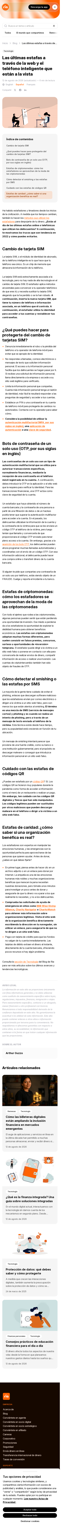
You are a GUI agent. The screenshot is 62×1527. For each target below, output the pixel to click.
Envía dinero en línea (13, 1451)
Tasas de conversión (14, 1459)
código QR (38, 781)
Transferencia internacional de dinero (22, 1455)
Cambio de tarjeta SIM (17, 145)
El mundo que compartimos (30, 33)
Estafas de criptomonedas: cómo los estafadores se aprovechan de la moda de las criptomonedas (27, 171)
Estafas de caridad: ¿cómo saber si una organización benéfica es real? (26, 195)
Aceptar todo (30, 1509)
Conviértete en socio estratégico (20, 1426)
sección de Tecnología (26, 961)
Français (31, 84)
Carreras (7, 1434)
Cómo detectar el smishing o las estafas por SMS (26, 180)
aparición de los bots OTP (15, 544)
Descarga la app (39, 7)
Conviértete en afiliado (14, 1430)
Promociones (10, 1442)
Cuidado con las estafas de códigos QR (26, 188)
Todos (8, 33)
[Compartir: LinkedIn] (25, 90)
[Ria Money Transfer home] (5, 7)
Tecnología (8, 51)
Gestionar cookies (30, 1521)
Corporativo (9, 1438)
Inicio (5, 43)
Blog (15, 43)
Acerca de (8, 1409)
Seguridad (8, 1446)
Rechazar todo (30, 1515)
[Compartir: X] (15, 90)
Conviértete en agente (14, 1417)
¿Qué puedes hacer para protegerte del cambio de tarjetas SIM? (26, 152)
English (9, 84)
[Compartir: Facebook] (20, 90)
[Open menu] (54, 7)
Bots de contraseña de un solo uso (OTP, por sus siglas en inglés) (27, 161)
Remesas (54, 33)
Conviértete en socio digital (17, 1421)
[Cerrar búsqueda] (54, 26)
